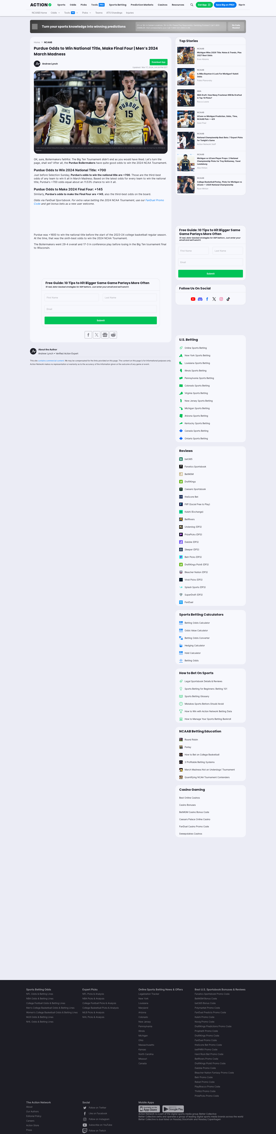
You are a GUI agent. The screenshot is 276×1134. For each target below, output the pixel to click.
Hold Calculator (193, 653)
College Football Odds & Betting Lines (45, 1003)
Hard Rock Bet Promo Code (209, 1054)
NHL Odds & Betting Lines (39, 1021)
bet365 (188, 459)
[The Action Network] (41, 4)
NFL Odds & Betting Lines (39, 993)
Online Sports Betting (196, 347)
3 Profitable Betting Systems (200, 762)
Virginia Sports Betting (196, 393)
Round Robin (191, 739)
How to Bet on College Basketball (202, 754)
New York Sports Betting (197, 355)
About (29, 1106)
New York (143, 998)
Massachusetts (146, 1044)
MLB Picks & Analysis (93, 1012)
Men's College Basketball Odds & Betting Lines (50, 1007)
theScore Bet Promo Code (208, 1044)
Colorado (143, 1017)
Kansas (142, 1049)
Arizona (142, 1012)
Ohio (140, 1040)
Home (37, 42)
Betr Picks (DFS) (193, 557)
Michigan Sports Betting (197, 408)
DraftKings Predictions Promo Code (213, 1026)
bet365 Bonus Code (205, 1003)
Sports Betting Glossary (197, 696)
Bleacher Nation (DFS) (196, 572)
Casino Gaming (192, 790)
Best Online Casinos (189, 797)
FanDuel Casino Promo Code (194, 826)
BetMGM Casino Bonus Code (194, 812)
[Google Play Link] (173, 1108)
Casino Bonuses (187, 804)
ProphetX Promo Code (206, 1031)
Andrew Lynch (50, 63)
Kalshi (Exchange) (194, 511)
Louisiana (143, 1003)
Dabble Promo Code (205, 1068)
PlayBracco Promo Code (207, 1086)
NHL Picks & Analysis (93, 1017)
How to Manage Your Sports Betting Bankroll (208, 719)
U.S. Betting (188, 340)
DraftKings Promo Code (207, 1035)
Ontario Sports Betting (196, 438)
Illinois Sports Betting (196, 370)
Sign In (242, 5)
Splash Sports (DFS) (195, 587)
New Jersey (144, 1021)
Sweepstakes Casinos (190, 833)
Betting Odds (192, 660)
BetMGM (189, 474)
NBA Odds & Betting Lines (39, 998)
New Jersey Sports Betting (199, 400)
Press (29, 1130)
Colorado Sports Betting (197, 385)
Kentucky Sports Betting (197, 423)
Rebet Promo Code (205, 1081)
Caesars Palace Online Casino (194, 819)
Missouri (142, 1058)
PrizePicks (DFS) (193, 534)
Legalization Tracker (148, 993)
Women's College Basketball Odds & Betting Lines (52, 1012)
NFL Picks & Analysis (93, 993)
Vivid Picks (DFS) (194, 579)
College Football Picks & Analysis (99, 1003)
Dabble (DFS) (192, 542)
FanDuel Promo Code (206, 1040)
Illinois (141, 1031)
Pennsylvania (145, 1026)
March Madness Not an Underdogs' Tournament (210, 769)
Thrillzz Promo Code (205, 1091)
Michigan (143, 1035)
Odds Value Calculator (196, 630)
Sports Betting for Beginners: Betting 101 (206, 688)
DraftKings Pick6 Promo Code (210, 1063)
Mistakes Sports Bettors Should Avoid (204, 703)
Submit (101, 320)
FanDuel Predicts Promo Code (210, 1012)
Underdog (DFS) (193, 526)
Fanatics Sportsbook (195, 466)
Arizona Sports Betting (196, 415)
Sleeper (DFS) (192, 549)
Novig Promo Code (204, 1021)
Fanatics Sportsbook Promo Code (212, 993)
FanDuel (189, 602)
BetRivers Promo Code (206, 1058)
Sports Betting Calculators (201, 614)
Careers (30, 1120)
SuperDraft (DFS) (194, 594)
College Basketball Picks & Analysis (100, 1007)
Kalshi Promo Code (204, 1017)
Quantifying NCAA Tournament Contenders (207, 777)
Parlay (188, 747)
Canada (142, 1063)
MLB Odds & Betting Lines (39, 1017)
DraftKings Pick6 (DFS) (197, 564)
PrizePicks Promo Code (207, 1095)
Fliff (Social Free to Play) (197, 504)
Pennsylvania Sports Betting (199, 378)
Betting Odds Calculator (197, 622)
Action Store (32, 1125)
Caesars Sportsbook (195, 489)
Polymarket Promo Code (207, 1007)
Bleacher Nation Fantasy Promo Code (214, 1072)
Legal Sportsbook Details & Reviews (203, 681)
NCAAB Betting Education (200, 731)
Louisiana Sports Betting (197, 363)
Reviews (186, 451)
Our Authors (32, 1111)
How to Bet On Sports (196, 673)
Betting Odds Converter (197, 638)
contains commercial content (51, 360)
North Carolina (145, 1054)
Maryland (143, 1007)
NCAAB (48, 42)
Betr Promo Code (204, 1077)
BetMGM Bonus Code (206, 998)
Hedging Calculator (195, 645)
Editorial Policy (33, 1116)
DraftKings (190, 481)
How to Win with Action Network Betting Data (208, 711)
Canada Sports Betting (196, 430)
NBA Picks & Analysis (93, 998)
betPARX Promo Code (206, 1049)
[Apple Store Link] (149, 1108)
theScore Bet (191, 496)
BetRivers (190, 519)
